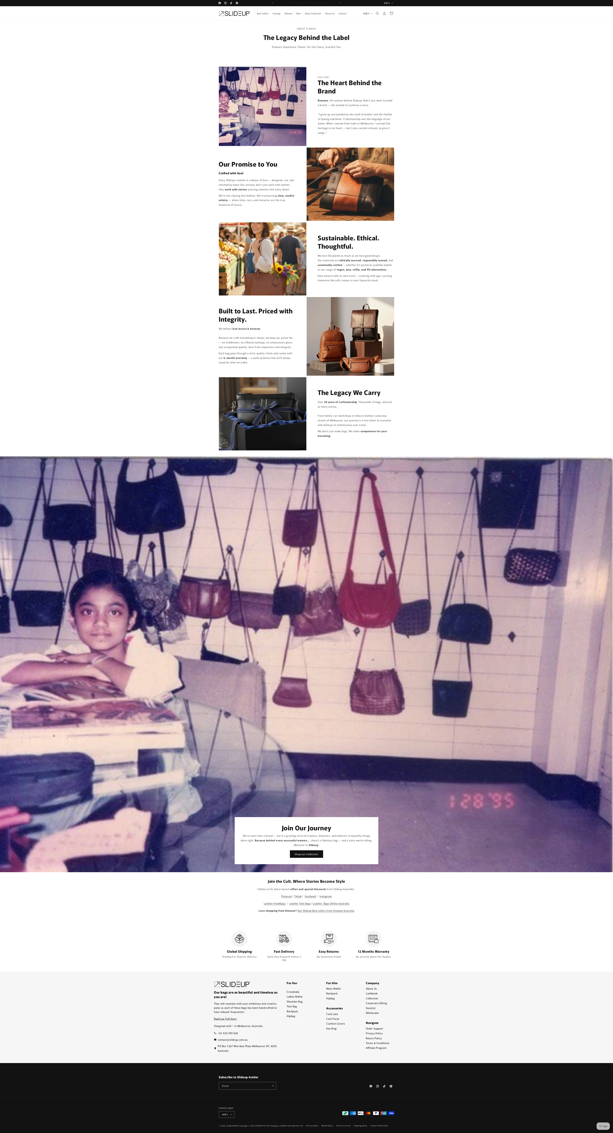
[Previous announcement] (272, 3)
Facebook (310, 896)
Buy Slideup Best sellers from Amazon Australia (326, 910)
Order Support (374, 1028)
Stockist (371, 1008)
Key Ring (331, 1028)
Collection (372, 998)
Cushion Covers (335, 1023)
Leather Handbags (275, 903)
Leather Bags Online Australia (331, 903)
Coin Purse (332, 1018)
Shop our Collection (306, 854)
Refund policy (327, 1125)
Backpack (292, 1011)
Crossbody (293, 991)
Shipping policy (360, 1125)
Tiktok (298, 896)
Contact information (379, 1125)
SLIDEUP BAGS (232, 1125)
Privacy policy (312, 1125)
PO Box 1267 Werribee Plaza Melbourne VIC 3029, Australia (247, 1048)
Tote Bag (292, 1006)
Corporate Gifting (376, 1003)
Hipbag (291, 1016)
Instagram (326, 896)
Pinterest (286, 896)
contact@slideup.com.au (233, 1039)
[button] (377, 13)
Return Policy (374, 1038)
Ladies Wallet (295, 996)
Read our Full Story (225, 1019)
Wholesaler (372, 1012)
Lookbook (372, 993)
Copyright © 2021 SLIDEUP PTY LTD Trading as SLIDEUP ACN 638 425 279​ (271, 1125)
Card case (332, 1014)
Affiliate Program (376, 1047)
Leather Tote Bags (300, 903)
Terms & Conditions (378, 1043)
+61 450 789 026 (228, 1033)
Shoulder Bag (295, 1001)
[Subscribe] (272, 1086)
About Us (371, 988)
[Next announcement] (340, 3)
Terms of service (343, 1125)
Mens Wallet (333, 988)
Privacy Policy (374, 1033)
